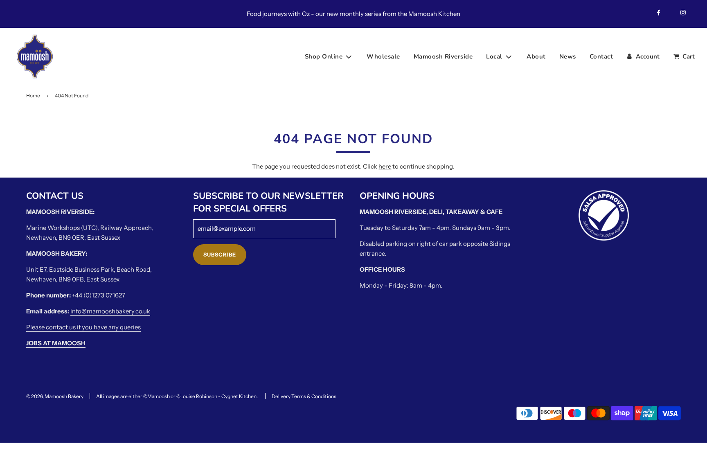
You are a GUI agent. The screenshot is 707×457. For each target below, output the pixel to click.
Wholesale (383, 56)
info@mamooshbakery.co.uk (110, 311)
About (536, 56)
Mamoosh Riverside (443, 56)
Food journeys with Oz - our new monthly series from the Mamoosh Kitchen (353, 14)
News (567, 56)
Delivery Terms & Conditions (304, 396)
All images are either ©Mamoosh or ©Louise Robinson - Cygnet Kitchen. (177, 396)
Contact (601, 56)
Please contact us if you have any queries (83, 327)
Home (33, 95)
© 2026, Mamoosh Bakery (54, 396)
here (384, 166)
